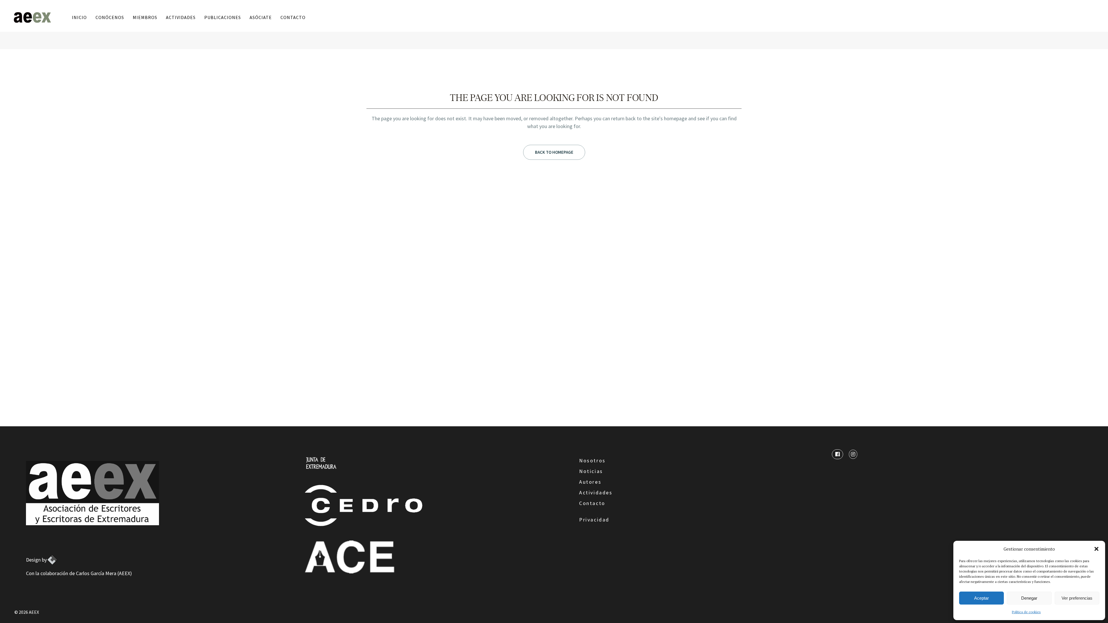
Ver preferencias (1077, 598)
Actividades (596, 492)
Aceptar (981, 598)
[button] (1096, 549)
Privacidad (594, 519)
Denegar (1029, 598)
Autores (590, 481)
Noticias (591, 471)
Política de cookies (1026, 612)
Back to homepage (554, 152)
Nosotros (592, 460)
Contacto (592, 503)
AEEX (34, 612)
